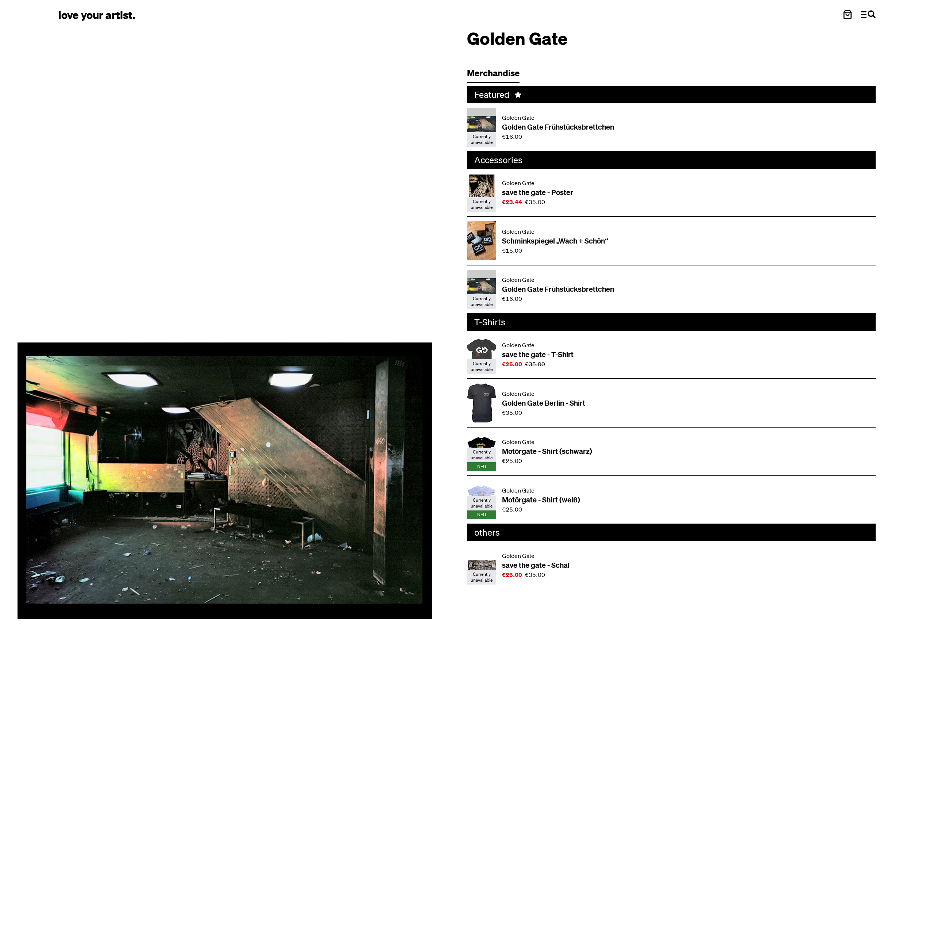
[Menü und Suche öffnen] (868, 14)
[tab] (497, 75)
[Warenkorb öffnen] (847, 14)
